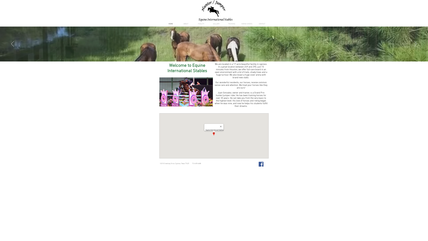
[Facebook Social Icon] (261, 164)
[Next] (415, 44)
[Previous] (12, 44)
